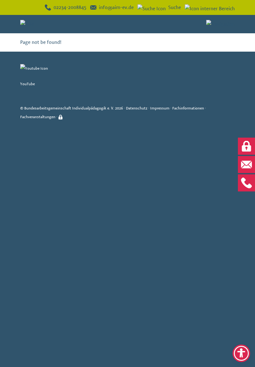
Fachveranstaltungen (37, 116)
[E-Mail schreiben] (246, 164)
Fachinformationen (188, 108)
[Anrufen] (246, 183)
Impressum (159, 108)
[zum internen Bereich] (246, 146)
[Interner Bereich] (208, 7)
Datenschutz (136, 108)
